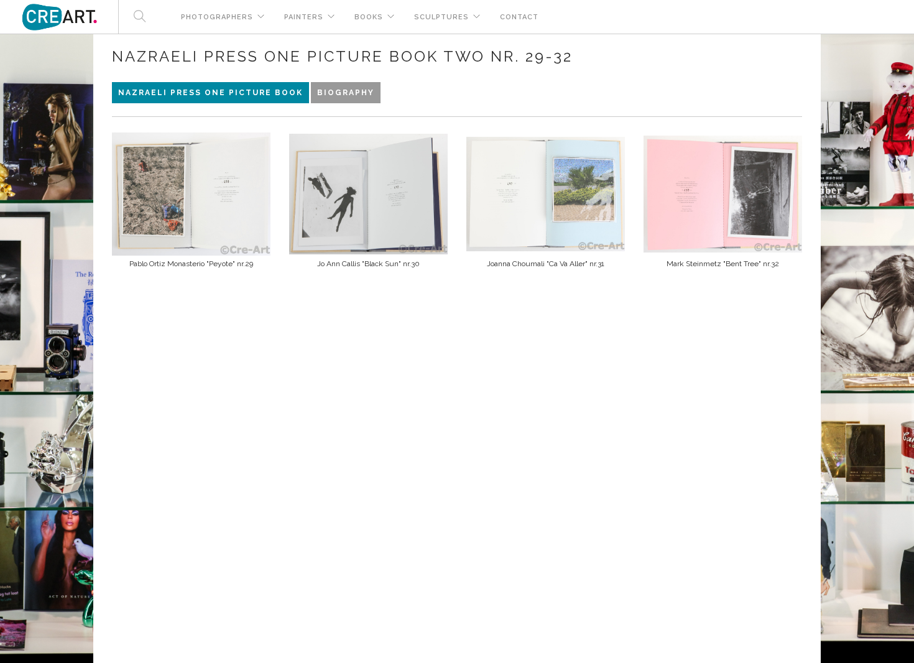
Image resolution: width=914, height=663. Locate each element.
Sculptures (441, 17)
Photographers (217, 17)
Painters (303, 17)
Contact (519, 17)
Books (368, 17)
